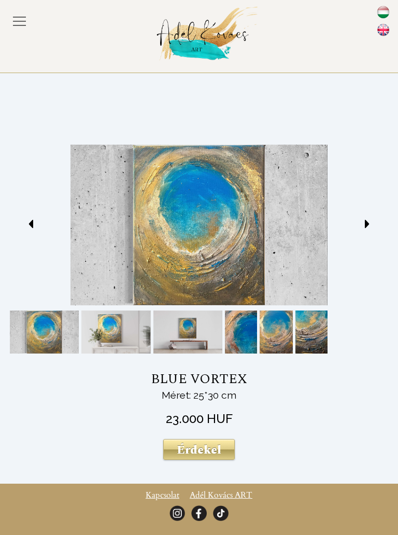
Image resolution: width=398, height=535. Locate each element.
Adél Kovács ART (221, 495)
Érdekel (199, 450)
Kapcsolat (162, 495)
